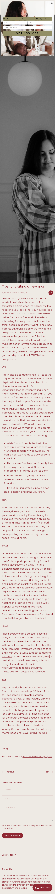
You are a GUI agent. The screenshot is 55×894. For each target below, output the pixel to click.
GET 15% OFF (27, 33)
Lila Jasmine (40, 732)
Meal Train (34, 602)
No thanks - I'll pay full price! (27, 38)
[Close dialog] (52, 3)
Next (47, 771)
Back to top (8, 854)
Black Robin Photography (37, 756)
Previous (10, 771)
